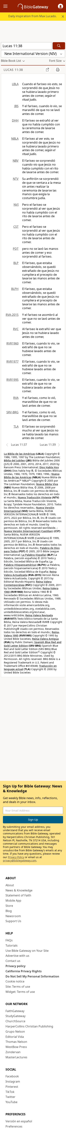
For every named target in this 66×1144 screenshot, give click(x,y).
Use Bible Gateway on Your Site (27, 951)
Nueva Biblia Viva (47, 484)
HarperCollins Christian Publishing (29, 1026)
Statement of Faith (18, 895)
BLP (16, 263)
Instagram (13, 1081)
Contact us (13, 961)
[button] (60, 6)
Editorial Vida (15, 1037)
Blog (9, 911)
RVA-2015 (12, 315)
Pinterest (12, 1087)
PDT (16, 249)
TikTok (10, 1092)
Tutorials (12, 945)
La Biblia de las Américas (19, 454)
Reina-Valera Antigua (45, 639)
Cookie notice (15, 981)
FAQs (9, 940)
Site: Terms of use (18, 987)
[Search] (59, 45)
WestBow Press (16, 1047)
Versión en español (19, 1121)
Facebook (12, 1076)
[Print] (58, 70)
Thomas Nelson (16, 1042)
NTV (16, 179)
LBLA (15, 84)
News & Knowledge (19, 890)
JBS (16, 106)
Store (9, 906)
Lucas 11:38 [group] (13, 70)
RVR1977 (12, 362)
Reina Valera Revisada (39, 615)
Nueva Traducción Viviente (34, 497)
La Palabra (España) (33, 555)
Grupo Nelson (15, 1031)
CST (16, 227)
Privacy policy (15, 966)
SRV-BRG (12, 412)
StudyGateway (15, 1016)
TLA (16, 426)
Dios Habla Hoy (49, 467)
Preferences (14, 1126)
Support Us (13, 921)
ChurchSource (15, 1021)
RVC (16, 329)
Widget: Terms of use (20, 992)
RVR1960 (12, 343)
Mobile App (13, 900)
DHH (15, 120)
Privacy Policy (16, 857)
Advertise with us (17, 956)
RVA (16, 398)
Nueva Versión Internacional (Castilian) (28, 531)
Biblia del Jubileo (14, 460)
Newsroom (13, 916)
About (10, 885)
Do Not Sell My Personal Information (32, 976)
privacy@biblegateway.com (19, 860)
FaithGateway (15, 1011)
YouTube (11, 1102)
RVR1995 (12, 380)
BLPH (15, 289)
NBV (16, 161)
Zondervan (13, 1052)
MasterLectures (16, 1057)
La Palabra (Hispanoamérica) (28, 563)
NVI (16, 205)
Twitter (10, 1097)
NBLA (15, 139)
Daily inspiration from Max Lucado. (32, 16)
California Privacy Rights (24, 971)
